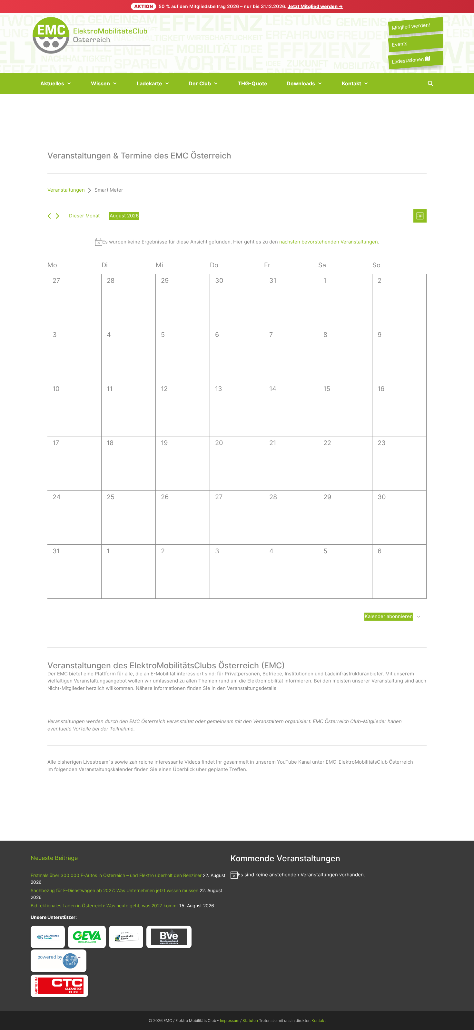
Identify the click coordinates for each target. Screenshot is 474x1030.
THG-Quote (252, 83)
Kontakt (351, 83)
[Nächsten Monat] (57, 216)
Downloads (301, 83)
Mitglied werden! (410, 26)
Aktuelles (52, 83)
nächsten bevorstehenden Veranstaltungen (328, 242)
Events (399, 44)
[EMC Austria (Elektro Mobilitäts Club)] (92, 35)
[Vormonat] (49, 216)
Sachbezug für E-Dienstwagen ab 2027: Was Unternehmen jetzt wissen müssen (114, 890)
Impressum (229, 1020)
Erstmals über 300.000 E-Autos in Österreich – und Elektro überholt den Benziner (116, 875)
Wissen (100, 83)
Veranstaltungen (66, 190)
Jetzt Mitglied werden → (315, 6)
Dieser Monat (84, 216)
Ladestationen (408, 60)
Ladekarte (149, 83)
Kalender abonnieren (389, 616)
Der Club (200, 83)
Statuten (250, 1020)
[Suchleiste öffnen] (430, 83)
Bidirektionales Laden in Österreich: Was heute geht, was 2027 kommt (104, 905)
